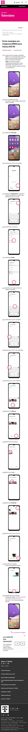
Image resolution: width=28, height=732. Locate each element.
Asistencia (4, 12)
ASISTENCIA (4, 6)
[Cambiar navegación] (23, 6)
